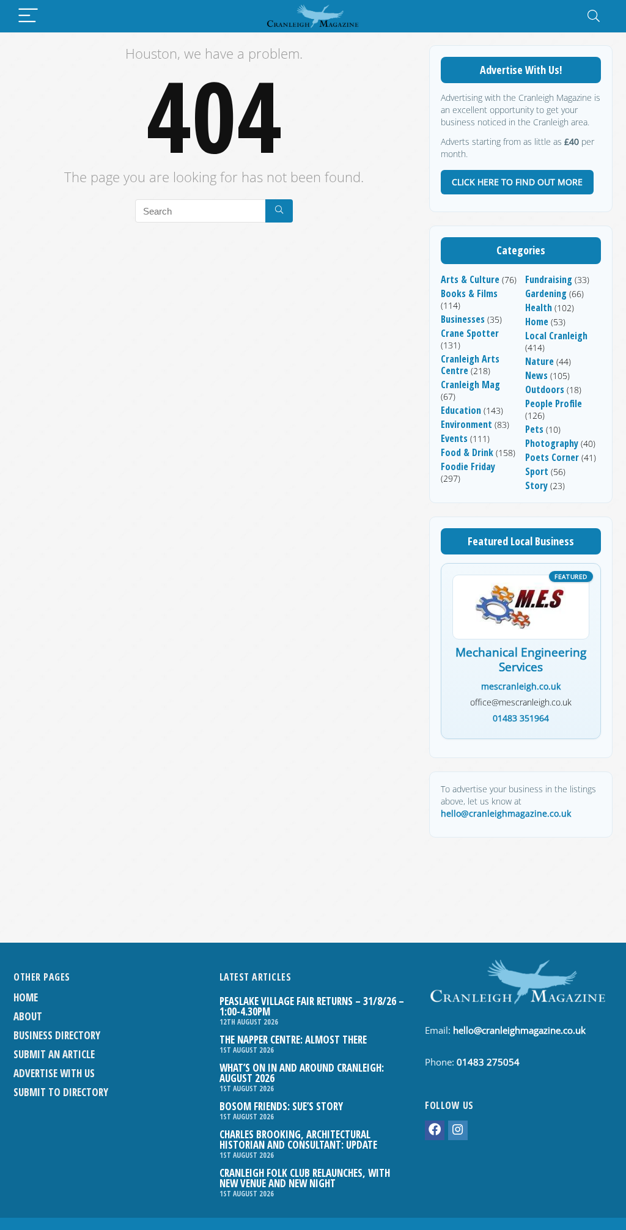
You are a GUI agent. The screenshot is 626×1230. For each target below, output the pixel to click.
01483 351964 (521, 718)
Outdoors (544, 389)
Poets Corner (552, 457)
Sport (536, 471)
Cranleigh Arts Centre (470, 364)
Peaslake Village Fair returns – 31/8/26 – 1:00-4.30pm (311, 1006)
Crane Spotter (470, 333)
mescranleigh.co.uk (521, 686)
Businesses (463, 319)
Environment (466, 424)
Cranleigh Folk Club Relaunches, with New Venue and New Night (304, 1178)
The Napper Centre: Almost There (293, 1040)
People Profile (553, 403)
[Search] (593, 16)
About (27, 1016)
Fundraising (548, 279)
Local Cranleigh (556, 335)
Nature (539, 361)
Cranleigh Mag (470, 384)
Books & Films (469, 293)
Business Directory (56, 1035)
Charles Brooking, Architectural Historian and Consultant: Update (298, 1139)
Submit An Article (54, 1054)
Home (536, 321)
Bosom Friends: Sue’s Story (281, 1106)
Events (454, 438)
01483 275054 (488, 1062)
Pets (534, 429)
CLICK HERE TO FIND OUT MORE (517, 182)
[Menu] (28, 16)
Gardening (546, 293)
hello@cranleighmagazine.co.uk (506, 813)
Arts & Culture (470, 279)
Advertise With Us (54, 1073)
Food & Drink (467, 452)
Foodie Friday (468, 466)
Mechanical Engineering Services (520, 660)
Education (461, 410)
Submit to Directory (60, 1092)
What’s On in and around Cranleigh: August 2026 (301, 1073)
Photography (551, 443)
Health (538, 307)
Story (536, 485)
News (536, 375)
